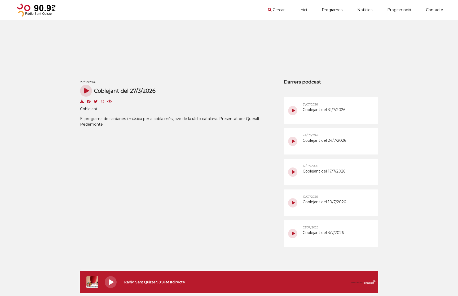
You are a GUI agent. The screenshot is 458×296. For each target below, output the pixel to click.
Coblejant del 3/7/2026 (323, 232)
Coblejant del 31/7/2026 (324, 109)
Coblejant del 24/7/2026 (324, 140)
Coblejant (89, 109)
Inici (303, 9)
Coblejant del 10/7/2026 (324, 202)
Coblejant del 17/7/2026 (324, 171)
